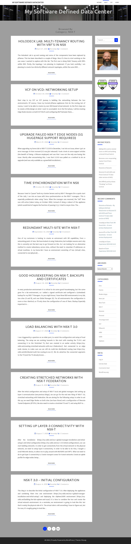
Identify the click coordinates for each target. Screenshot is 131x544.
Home (117, 2)
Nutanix (99, 2)
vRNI (100, 332)
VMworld (102, 328)
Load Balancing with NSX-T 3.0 (51, 326)
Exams (101, 290)
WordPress (70, 540)
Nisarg (83, 540)
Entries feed (103, 364)
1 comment (63, 49)
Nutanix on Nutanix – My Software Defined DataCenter (107, 207)
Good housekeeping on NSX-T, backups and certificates (51, 277)
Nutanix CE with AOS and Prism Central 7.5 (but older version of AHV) (107, 174)
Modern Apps (103, 294)
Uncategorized (104, 320)
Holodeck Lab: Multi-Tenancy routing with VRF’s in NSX (51, 42)
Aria (100, 286)
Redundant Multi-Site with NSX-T (51, 227)
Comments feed (104, 368)
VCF (111, 2)
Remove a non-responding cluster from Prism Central (107, 160)
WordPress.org (104, 372)
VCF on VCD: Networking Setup (51, 89)
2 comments (64, 331)
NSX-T (106, 2)
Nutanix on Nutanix (105, 168)
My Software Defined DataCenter (28, 2)
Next (58, 529)
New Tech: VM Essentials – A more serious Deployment (107, 225)
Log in (101, 359)
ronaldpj (53, 49)
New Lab (101, 298)
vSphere (101, 341)
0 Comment (64, 142)
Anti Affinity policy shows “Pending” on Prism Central (107, 184)
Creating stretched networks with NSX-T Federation (51, 379)
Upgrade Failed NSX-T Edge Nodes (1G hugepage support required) (51, 136)
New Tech (102, 303)
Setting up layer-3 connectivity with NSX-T (51, 427)
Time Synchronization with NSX (51, 183)
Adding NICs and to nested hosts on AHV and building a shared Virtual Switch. (107, 151)
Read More (52, 73)
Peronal (101, 315)
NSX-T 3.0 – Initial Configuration (51, 480)
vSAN (100, 337)
